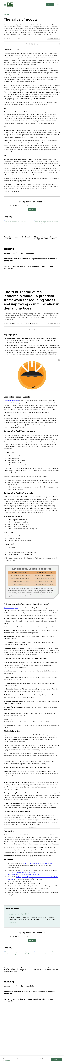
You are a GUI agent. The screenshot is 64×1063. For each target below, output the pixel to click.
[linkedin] (29, 44)
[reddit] (35, 44)
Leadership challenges (11, 400)
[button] (5, 5)
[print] (59, 44)
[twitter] (32, 44)
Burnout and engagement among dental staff (38, 863)
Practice (6, 14)
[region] (32, 1059)
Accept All (56, 1059)
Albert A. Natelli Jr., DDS (11, 323)
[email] (37, 44)
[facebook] (26, 44)
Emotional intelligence (11, 608)
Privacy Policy (7, 1060)
